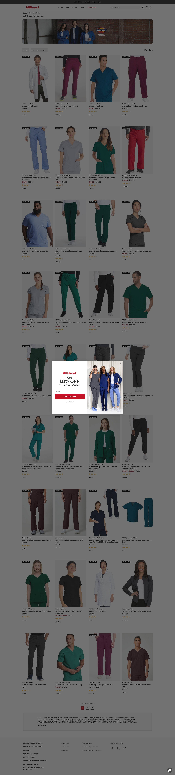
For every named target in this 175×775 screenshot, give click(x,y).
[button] (169, 770)
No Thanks (70, 402)
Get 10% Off (70, 397)
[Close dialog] (120, 363)
